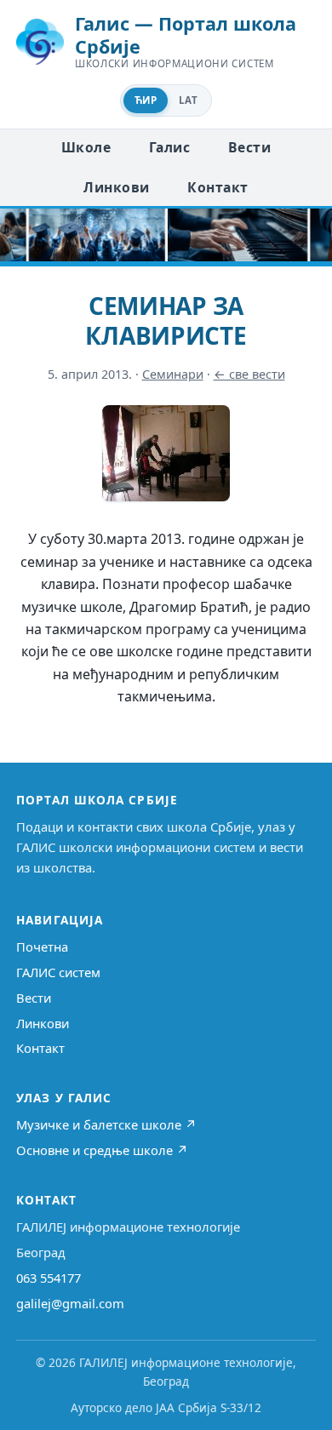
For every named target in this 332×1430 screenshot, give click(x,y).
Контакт (217, 187)
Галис (169, 147)
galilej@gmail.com (70, 1303)
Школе (86, 147)
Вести (249, 147)
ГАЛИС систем (58, 972)
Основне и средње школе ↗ (102, 1149)
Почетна (42, 946)
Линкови (116, 187)
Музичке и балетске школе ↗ (106, 1124)
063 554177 (48, 1277)
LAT (188, 100)
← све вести (249, 374)
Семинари (172, 374)
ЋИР (146, 100)
